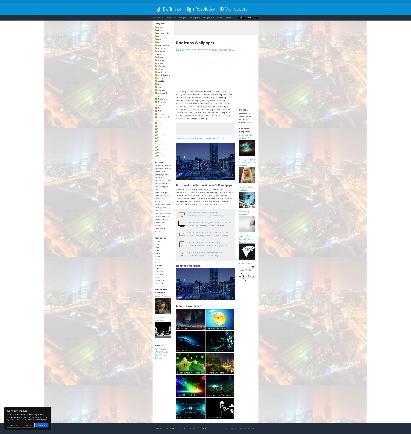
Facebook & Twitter (164, 181)
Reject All (28, 425)
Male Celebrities (162, 99)
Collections (161, 66)
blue (158, 253)
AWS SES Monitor (162, 352)
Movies (159, 108)
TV (158, 138)
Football (160, 283)
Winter (159, 153)
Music (159, 111)
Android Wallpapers (164, 166)
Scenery (160, 274)
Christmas (160, 57)
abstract (160, 265)
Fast (158, 256)
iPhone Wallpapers (179, 18)
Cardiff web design (162, 349)
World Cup (161, 156)
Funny (159, 84)
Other (159, 123)
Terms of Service (163, 217)
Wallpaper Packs (208, 18)
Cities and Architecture (188, 49)
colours (223, 103)
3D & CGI (160, 27)
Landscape (161, 271)
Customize (14, 425)
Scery (182, 51)
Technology (161, 135)
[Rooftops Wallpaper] (205, 179)
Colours (160, 69)
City (214, 49)
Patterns (160, 126)
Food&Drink (161, 81)
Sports (159, 132)
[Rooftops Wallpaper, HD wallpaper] (205, 299)
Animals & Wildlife (163, 33)
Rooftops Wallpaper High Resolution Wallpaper (209, 222)
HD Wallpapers (158, 18)
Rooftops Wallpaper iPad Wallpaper (203, 242)
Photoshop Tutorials (224, 18)
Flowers (160, 78)
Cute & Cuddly (162, 72)
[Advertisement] (191, 2)
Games (159, 87)
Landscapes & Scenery (204, 49)
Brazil (159, 277)
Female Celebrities (163, 75)
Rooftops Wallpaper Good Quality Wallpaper (208, 232)
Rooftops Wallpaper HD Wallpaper (203, 212)
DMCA (159, 178)
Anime (159, 36)
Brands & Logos (163, 45)
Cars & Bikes (161, 48)
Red (158, 244)
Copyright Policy (162, 175)
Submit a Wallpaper (164, 214)
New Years (161, 114)
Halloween (161, 90)
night (177, 51)
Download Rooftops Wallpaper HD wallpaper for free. (201, 138)
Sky (158, 241)
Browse (168, 18)
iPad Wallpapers (194, 18)
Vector (159, 147)
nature (159, 268)
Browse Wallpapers (164, 169)
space (159, 262)
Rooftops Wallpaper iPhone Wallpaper (205, 252)
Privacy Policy (162, 208)
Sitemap (160, 211)
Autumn (160, 42)
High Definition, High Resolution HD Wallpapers (200, 9)
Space (159, 129)
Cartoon (160, 247)
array (214, 103)
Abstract (160, 30)
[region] (27, 418)
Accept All (42, 425)
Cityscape (220, 49)
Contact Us (161, 172)
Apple (159, 39)
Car (158, 250)
